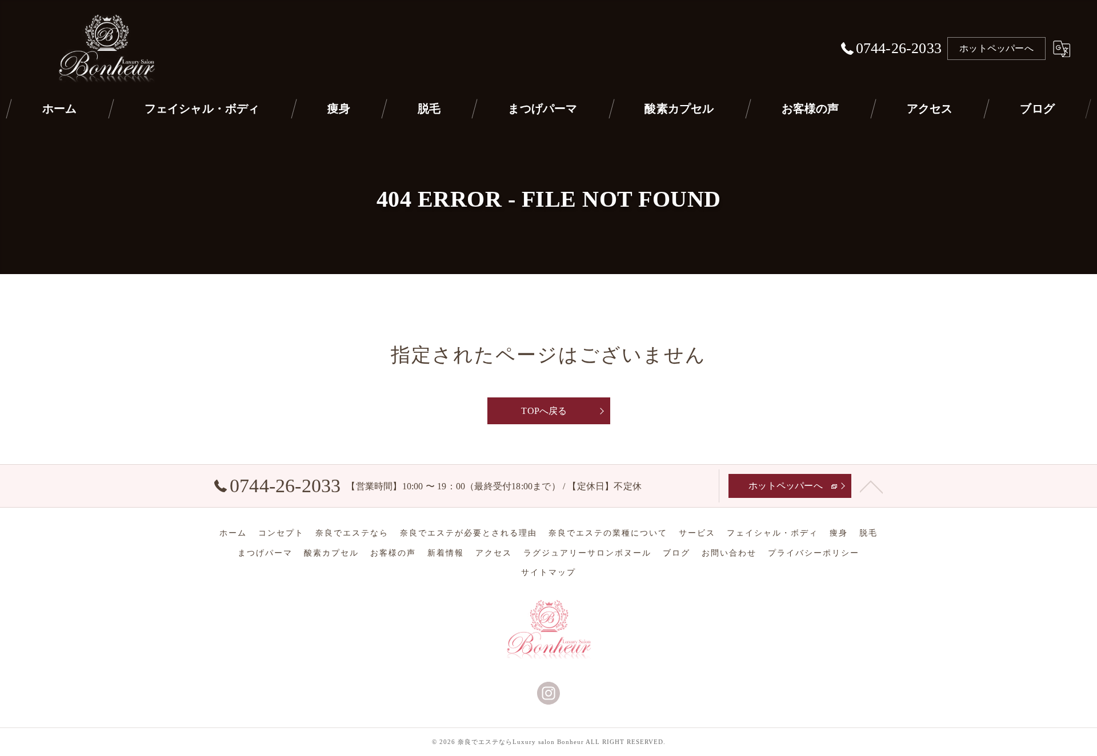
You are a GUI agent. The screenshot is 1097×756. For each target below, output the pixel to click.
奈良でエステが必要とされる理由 (468, 533)
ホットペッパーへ (996, 48)
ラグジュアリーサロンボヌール (587, 553)
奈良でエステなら (352, 533)
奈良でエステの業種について (607, 533)
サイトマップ (548, 572)
